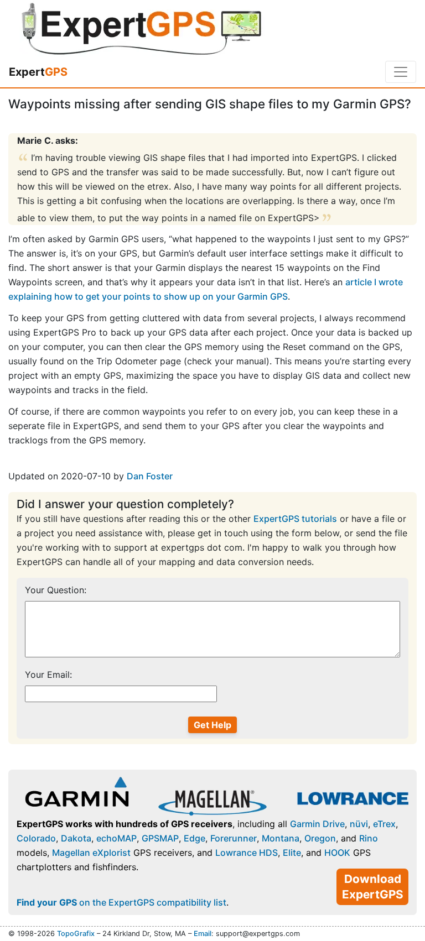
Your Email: (48, 674)
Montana (280, 838)
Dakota (76, 838)
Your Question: (55, 589)
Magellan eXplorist (91, 852)
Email (202, 933)
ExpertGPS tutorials (295, 518)
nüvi (359, 823)
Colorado (36, 838)
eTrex (384, 823)
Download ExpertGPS (372, 886)
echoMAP (116, 838)
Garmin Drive (317, 823)
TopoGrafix (76, 933)
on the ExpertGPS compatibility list (121, 902)
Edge (194, 838)
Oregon (320, 838)
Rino (368, 838)
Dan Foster (150, 476)
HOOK (337, 852)
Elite (292, 852)
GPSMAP (160, 838)
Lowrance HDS (246, 852)
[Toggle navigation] (400, 72)
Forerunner (233, 838)
